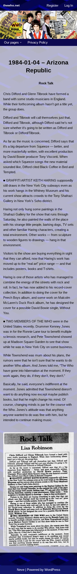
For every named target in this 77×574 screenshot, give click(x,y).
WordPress (52, 569)
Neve (20, 569)
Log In (68, 5)
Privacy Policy (38, 42)
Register (52, 5)
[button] (21, 42)
